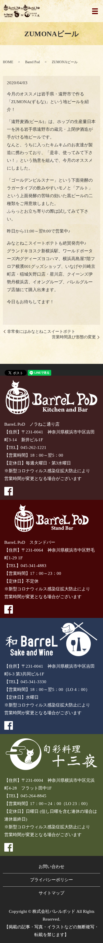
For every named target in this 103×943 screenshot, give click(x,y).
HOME (8, 62)
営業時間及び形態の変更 (74, 337)
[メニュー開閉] (95, 11)
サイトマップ (51, 893)
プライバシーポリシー (51, 879)
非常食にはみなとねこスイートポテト (41, 331)
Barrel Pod (32, 62)
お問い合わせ (51, 866)
